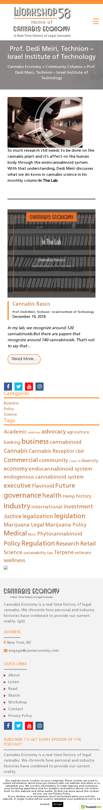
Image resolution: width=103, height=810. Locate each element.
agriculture (78, 432)
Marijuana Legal (24, 525)
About (14, 675)
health (52, 496)
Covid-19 (74, 461)
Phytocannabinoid (59, 534)
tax (50, 553)
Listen (13, 682)
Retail (88, 544)
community (53, 460)
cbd (80, 451)
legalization (37, 516)
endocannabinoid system (60, 469)
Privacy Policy (20, 716)
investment (78, 507)
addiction (34, 432)
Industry (17, 506)
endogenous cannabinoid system (44, 477)
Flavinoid (43, 486)
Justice (12, 517)
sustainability (35, 553)
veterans (83, 553)
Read (13, 689)
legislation (70, 516)
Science (10, 415)
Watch (14, 696)
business (35, 441)
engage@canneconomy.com (33, 651)
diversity (89, 461)
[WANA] (6, 568)
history (83, 496)
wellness (14, 560)
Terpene (64, 552)
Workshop (17, 702)
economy (16, 469)
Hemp (69, 496)
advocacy (54, 432)
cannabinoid (66, 442)
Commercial (21, 460)
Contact (15, 709)
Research (67, 544)
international (46, 507)
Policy (9, 409)
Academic (15, 432)
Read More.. (24, 359)
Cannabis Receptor (51, 451)
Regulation (38, 544)
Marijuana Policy (65, 525)
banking (12, 442)
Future (65, 486)
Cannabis (16, 451)
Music (32, 534)
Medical (15, 534)
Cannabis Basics (31, 304)
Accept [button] (58, 804)
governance (22, 495)
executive (17, 486)
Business (11, 403)
